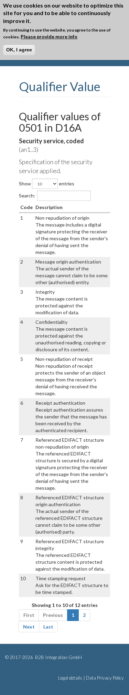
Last (48, 627)
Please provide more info (49, 36)
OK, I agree (19, 49)
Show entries (46, 183)
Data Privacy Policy (105, 678)
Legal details (70, 678)
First (28, 615)
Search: (27, 195)
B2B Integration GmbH (58, 657)
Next (29, 627)
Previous (53, 615)
